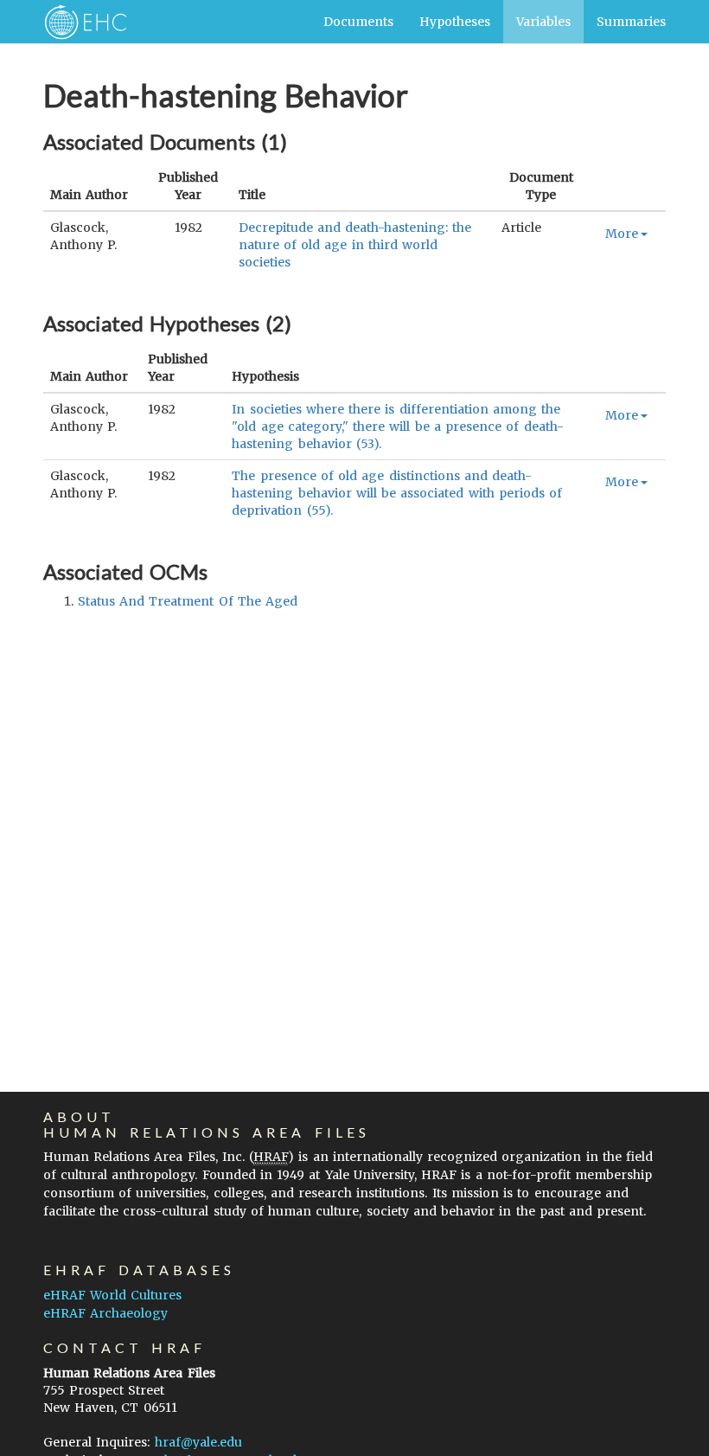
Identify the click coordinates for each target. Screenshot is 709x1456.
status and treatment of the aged (187, 601)
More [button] (621, 233)
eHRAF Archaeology (105, 1313)
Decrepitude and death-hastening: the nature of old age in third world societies (355, 245)
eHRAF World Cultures (112, 1295)
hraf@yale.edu (198, 1442)
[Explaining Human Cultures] (80, 21)
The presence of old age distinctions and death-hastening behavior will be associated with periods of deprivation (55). (397, 493)
